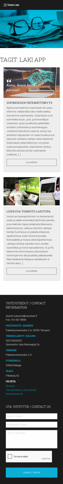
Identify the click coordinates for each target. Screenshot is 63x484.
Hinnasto (10, 386)
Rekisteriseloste (14, 393)
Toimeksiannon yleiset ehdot (21, 390)
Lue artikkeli (31, 162)
